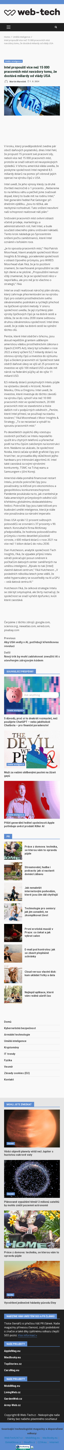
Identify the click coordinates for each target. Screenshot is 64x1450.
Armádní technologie (17, 1034)
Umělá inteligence (13, 61)
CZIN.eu (42, 1442)
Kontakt (9, 1079)
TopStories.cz (13, 1363)
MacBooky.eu (12, 1357)
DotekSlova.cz (13, 1442)
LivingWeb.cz (12, 1392)
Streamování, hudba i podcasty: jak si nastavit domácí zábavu (13, 871)
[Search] (56, 27)
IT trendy (9, 1053)
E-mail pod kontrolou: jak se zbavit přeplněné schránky (13, 953)
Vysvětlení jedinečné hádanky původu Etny (32, 1280)
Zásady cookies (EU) (17, 1073)
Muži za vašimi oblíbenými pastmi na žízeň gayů (32, 749)
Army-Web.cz (12, 1405)
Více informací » (27, 1335)
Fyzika (8, 1060)
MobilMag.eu (12, 1385)
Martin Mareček (17, 81)
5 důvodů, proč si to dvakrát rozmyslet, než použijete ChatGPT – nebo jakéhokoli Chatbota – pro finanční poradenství (32, 695)
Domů (7, 1021)
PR (9, 1244)
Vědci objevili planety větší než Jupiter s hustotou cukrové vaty (32, 1128)
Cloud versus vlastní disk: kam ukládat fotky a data (13, 974)
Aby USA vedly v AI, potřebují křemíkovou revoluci (31, 642)
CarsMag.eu (11, 1370)
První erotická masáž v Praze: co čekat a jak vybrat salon (13, 933)
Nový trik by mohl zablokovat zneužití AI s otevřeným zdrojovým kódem (32, 656)
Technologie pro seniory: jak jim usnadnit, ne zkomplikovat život (13, 912)
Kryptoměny (11, 1047)
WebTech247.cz (13, 1437)
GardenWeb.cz (13, 1398)
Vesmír (8, 1066)
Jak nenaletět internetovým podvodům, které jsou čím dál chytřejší (13, 892)
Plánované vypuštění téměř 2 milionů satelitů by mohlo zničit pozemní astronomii (32, 1179)
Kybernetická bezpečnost (20, 1028)
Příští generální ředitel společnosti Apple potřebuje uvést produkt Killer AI (32, 800)
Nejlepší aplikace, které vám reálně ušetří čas (13, 995)
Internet (54, 1442)
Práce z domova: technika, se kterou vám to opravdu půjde (13, 851)
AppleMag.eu (12, 1351)
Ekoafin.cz (30, 1442)
